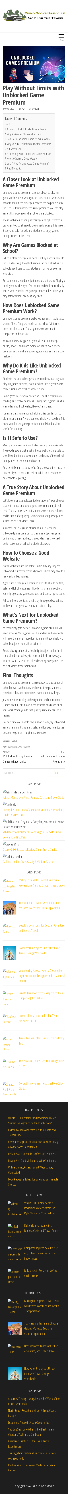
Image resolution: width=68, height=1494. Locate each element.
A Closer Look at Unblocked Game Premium (28, 129)
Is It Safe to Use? (14, 149)
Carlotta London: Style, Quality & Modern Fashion (28, 861)
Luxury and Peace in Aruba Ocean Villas (28, 1422)
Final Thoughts (14, 168)
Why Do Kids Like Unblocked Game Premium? (29, 144)
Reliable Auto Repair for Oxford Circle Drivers (32, 1154)
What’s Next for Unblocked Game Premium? (28, 164)
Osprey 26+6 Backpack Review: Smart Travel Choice (30, 849)
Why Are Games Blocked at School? (24, 134)
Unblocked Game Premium (19, 746)
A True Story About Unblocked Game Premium (29, 154)
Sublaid (36, 108)
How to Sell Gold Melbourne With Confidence (32, 1160)
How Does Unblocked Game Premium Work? (28, 139)
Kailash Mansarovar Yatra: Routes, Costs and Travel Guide (33, 797)
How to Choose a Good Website (22, 159)
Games (14, 740)
